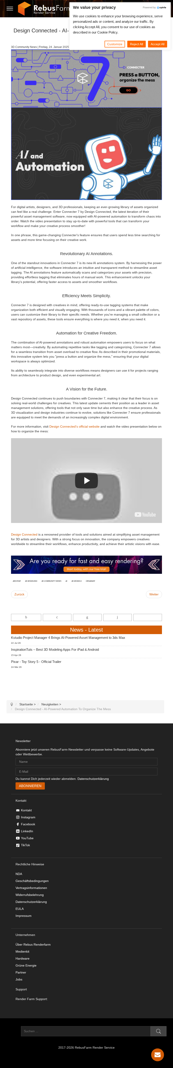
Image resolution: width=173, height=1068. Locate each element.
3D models (76, 580)
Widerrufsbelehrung (30, 895)
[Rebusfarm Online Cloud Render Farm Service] (45, 8)
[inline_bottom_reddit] (117, 617)
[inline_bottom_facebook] (26, 617)
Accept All (157, 44)
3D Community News (51, 580)
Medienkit (22, 951)
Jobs (19, 979)
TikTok (25, 845)
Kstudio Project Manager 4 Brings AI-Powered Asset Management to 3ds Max (68, 637)
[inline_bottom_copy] (147, 617)
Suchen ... (14, 1031)
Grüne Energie (26, 965)
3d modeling (31, 580)
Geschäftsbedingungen (32, 881)
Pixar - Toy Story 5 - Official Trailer (36, 662)
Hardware (23, 958)
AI (66, 580)
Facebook (28, 824)
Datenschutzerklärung (93, 779)
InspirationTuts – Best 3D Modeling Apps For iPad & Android (55, 649)
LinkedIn (27, 831)
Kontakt (26, 810)
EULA (20, 909)
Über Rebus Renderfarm (33, 944)
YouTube (27, 838)
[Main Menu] (9, 8)
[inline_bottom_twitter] (57, 617)
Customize (114, 44)
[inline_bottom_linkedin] (87, 617)
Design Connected (24, 534)
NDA (19, 874)
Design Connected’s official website (74, 426)
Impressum (24, 916)
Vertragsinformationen (31, 888)
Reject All (136, 44)
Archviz (17, 580)
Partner (21, 972)
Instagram (28, 817)
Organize (90, 580)
